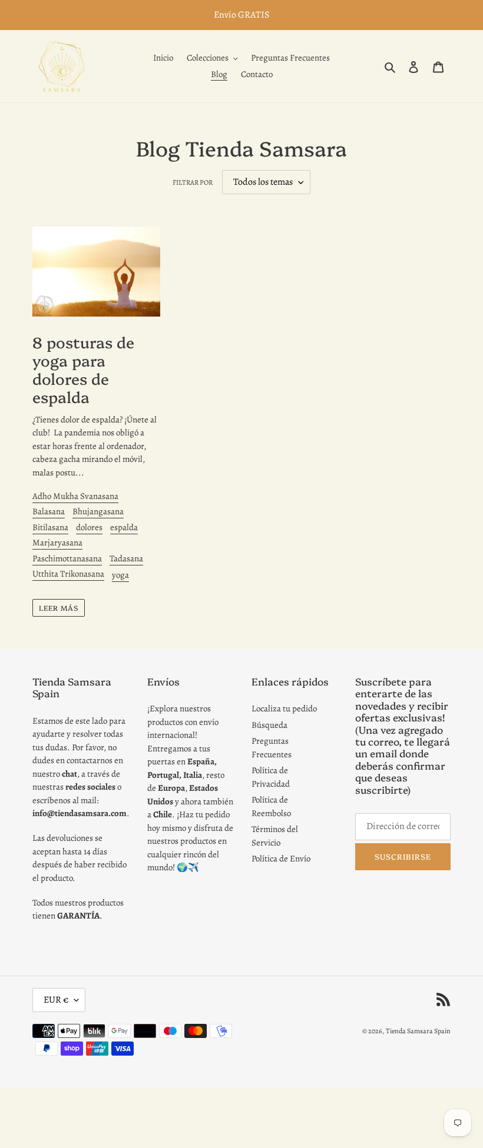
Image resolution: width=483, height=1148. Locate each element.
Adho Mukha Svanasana (75, 496)
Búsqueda (269, 725)
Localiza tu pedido (284, 708)
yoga (120, 575)
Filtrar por (193, 182)
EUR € (56, 999)
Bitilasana (50, 527)
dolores (89, 527)
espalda (124, 527)
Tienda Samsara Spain (418, 1031)
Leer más (58, 608)
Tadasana (126, 558)
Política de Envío (281, 858)
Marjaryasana (57, 542)
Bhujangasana (98, 511)
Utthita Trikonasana (68, 574)
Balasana (48, 511)
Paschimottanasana (67, 558)
